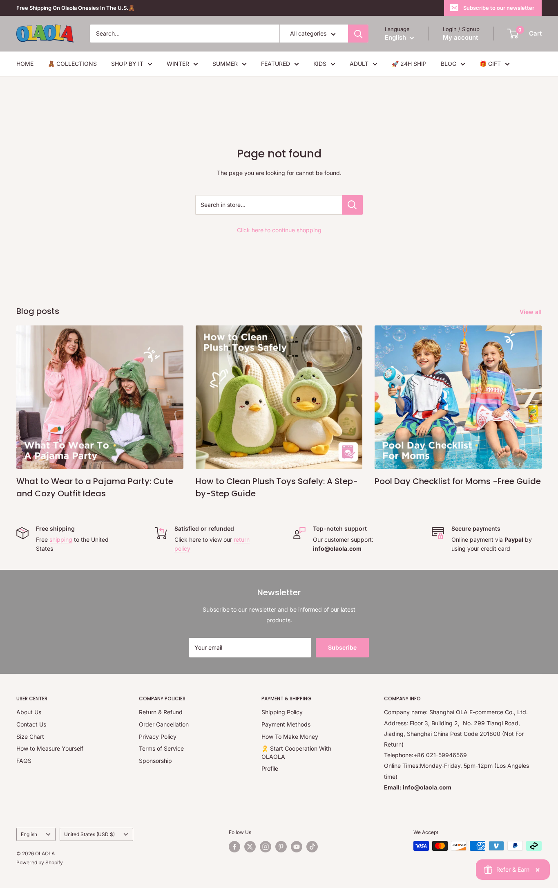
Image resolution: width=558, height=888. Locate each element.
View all (531, 311)
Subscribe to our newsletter (498, 7)
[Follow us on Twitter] (250, 846)
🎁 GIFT (490, 63)
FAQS (23, 760)
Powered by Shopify (39, 862)
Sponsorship (155, 760)
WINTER (178, 63)
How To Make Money (289, 736)
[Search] (358, 34)
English (29, 834)
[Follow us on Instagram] (265, 846)
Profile (269, 768)
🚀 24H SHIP (409, 63)
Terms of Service (161, 748)
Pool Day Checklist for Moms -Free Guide (458, 481)
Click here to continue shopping (279, 229)
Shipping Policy (282, 712)
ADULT (359, 63)
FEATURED (275, 63)
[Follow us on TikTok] (312, 846)
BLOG (448, 63)
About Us (28, 712)
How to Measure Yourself (49, 748)
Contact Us (31, 724)
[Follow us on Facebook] (234, 846)
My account (460, 37)
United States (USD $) (89, 834)
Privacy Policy (157, 736)
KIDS (319, 63)
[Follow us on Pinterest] (281, 846)
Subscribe (342, 647)
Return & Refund (161, 712)
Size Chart (30, 736)
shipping (60, 539)
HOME (24, 63)
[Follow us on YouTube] (296, 846)
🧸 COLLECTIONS (72, 63)
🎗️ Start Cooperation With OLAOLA (296, 752)
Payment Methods (285, 724)
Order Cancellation (164, 724)
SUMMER (225, 63)
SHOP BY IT (127, 63)
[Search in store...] (352, 205)
